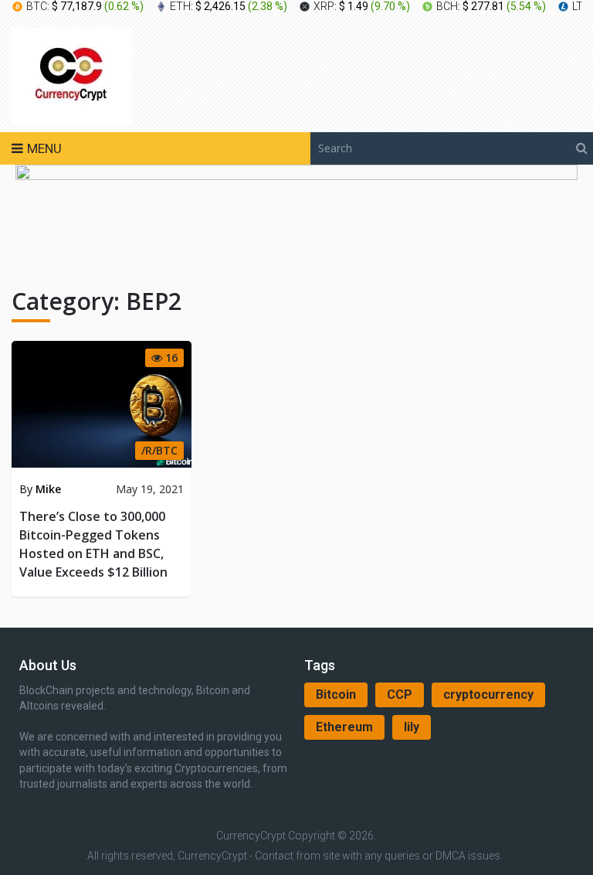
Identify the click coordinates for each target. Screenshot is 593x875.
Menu (44, 148)
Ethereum (344, 727)
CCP (399, 694)
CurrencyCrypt (251, 835)
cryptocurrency (488, 694)
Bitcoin (336, 694)
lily (411, 727)
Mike (48, 489)
